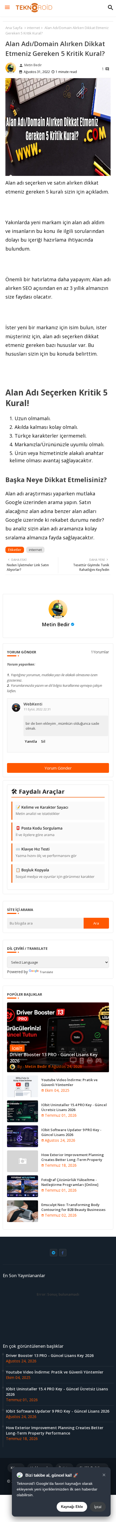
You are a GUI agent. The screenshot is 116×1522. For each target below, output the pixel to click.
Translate (46, 972)
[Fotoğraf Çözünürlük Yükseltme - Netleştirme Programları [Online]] (22, 1186)
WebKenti (32, 704)
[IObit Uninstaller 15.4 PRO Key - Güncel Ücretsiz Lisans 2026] (22, 1111)
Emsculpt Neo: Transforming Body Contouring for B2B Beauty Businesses (73, 1207)
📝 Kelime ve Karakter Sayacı (42, 810)
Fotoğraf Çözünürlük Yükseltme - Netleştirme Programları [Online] (69, 1182)
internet (33, 27)
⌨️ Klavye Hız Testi (46, 852)
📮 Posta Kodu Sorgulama (39, 831)
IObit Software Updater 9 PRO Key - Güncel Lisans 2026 (71, 1132)
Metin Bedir (56, 624)
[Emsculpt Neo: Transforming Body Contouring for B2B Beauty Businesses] (22, 1211)
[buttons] (53, 1252)
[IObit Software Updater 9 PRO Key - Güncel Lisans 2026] (22, 1136)
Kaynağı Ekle (72, 1507)
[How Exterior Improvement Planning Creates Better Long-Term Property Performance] (22, 1161)
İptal (97, 1506)
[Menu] (7, 7)
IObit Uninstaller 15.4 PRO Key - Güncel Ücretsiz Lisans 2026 (74, 1107)
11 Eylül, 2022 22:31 (37, 709)
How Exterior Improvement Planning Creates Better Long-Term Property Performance (72, 1159)
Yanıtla (31, 741)
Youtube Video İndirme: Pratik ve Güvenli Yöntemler (69, 1082)
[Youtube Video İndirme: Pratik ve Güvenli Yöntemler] (22, 1086)
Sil (43, 741)
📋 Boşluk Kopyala (55, 873)
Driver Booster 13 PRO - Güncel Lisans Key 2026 (50, 1355)
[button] (110, 7)
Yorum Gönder (58, 768)
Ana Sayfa (13, 27)
